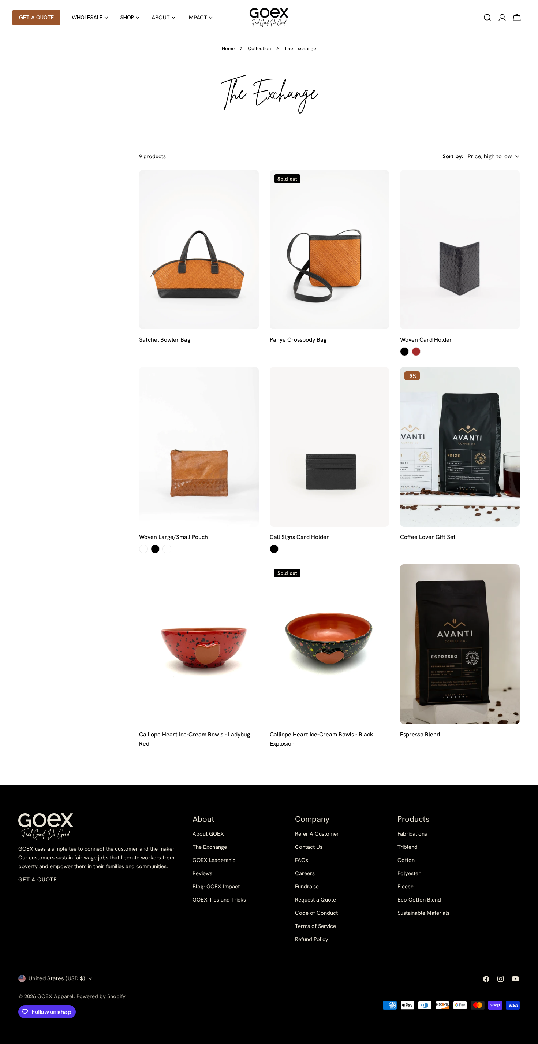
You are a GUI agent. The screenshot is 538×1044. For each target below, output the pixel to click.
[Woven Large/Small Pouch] (199, 447)
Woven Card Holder (426, 339)
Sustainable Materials (423, 913)
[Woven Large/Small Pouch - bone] (166, 549)
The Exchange (210, 847)
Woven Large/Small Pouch (173, 537)
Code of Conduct (316, 913)
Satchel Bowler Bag (164, 339)
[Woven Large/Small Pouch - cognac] (143, 549)
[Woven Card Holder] (460, 250)
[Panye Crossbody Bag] (329, 250)
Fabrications (412, 833)
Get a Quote (37, 879)
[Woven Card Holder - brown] (416, 351)
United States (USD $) (57, 978)
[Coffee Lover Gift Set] (460, 447)
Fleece (405, 886)
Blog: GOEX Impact (216, 886)
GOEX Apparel (55, 996)
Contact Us (308, 847)
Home (228, 48)
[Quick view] (248, 186)
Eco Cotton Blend (419, 899)
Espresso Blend (420, 734)
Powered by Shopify (101, 996)
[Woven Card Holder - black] (404, 351)
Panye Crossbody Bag (298, 339)
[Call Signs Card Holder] (329, 447)
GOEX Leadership (214, 860)
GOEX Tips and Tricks (219, 899)
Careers (305, 873)
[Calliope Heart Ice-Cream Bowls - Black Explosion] (329, 644)
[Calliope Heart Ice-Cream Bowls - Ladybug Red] (199, 644)
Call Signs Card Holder (299, 537)
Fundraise (307, 886)
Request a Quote (315, 899)
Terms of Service (315, 926)
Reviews (202, 873)
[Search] (487, 17)
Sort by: (452, 156)
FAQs (301, 860)
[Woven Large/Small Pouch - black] (155, 549)
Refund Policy (311, 939)
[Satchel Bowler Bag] (199, 250)
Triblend (407, 847)
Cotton (406, 860)
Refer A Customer (317, 833)
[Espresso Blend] (460, 644)
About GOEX (208, 833)
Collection (259, 48)
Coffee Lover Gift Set (428, 537)
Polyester (409, 873)
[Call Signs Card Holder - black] (274, 549)
